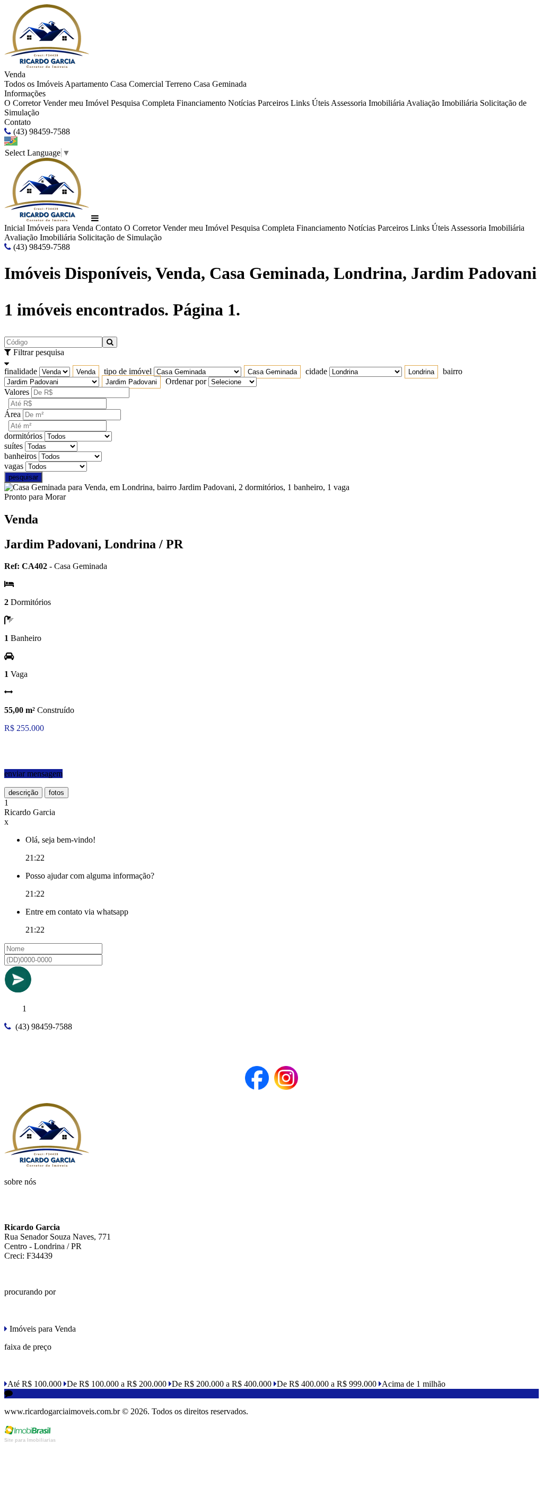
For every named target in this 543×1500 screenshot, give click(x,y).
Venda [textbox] (85, 372)
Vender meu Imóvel (76, 102)
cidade (316, 371)
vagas (13, 466)
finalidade (20, 371)
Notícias (242, 102)
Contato (17, 122)
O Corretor (22, 102)
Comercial (146, 83)
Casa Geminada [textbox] (272, 372)
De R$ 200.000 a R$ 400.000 (222, 1383)
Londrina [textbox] (421, 372)
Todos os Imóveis (33, 83)
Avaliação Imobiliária (442, 102)
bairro (452, 371)
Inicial (14, 227)
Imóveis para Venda (60, 227)
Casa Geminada (220, 83)
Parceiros (273, 102)
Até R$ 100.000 (34, 1383)
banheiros (20, 455)
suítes (13, 445)
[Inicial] (46, 64)
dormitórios (23, 435)
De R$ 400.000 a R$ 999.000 (326, 1383)
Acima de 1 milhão (413, 1383)
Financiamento (201, 102)
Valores (16, 391)
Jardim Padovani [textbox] (131, 382)
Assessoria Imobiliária (368, 102)
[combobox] (86, 371)
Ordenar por (185, 381)
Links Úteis (310, 102)
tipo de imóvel (128, 371)
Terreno (178, 83)
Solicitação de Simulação (120, 237)
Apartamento (86, 83)
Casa (118, 83)
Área (12, 414)
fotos (56, 793)
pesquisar (23, 477)
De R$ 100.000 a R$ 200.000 (117, 1383)
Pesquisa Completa (142, 102)
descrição (23, 793)
